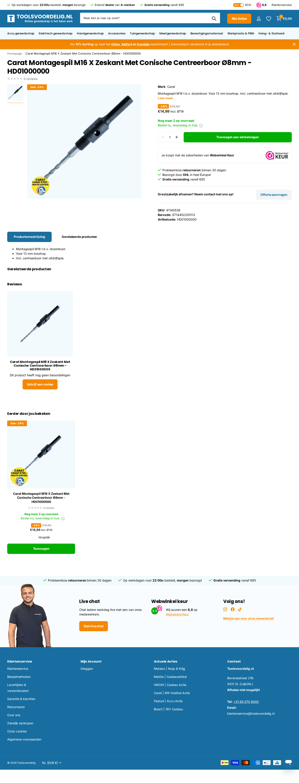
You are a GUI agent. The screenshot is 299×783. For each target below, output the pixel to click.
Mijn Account (91, 661)
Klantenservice (19, 661)
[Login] (259, 19)
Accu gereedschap (20, 33)
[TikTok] (240, 609)
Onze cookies (17, 731)
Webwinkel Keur (177, 614)
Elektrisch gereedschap (55, 33)
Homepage (14, 53)
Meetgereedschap (172, 33)
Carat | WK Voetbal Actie (172, 693)
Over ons (13, 715)
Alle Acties (239, 18)
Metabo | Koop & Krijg (169, 668)
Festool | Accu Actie (168, 701)
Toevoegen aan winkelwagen (237, 137)
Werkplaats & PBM (240, 33)
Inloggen (87, 668)
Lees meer (165, 98)
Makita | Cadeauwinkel (170, 677)
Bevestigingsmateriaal (206, 33)
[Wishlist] (268, 19)
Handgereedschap (90, 33)
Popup (201, 125)
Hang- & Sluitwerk (272, 33)
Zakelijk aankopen (20, 723)
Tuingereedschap (142, 33)
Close (294, 44)
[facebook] (233, 609)
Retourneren (16, 707)
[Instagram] (225, 609)
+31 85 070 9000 (246, 701)
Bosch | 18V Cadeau (168, 709)
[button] (177, 137)
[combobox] (150, 17)
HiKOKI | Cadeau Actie (170, 685)
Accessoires (116, 33)
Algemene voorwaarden (24, 739)
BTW (242, 5)
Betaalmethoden (19, 677)
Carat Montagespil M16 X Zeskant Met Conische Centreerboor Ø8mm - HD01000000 (41, 498)
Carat (171, 86)
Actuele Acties (165, 661)
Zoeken (214, 18)
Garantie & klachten (21, 699)
